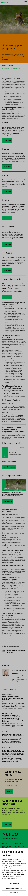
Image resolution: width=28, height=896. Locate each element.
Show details (14, 893)
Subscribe (7, 824)
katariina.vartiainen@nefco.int (20, 679)
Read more (7, 140)
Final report (8, 501)
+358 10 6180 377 (16, 677)
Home (4, 65)
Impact (11, 65)
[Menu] (25, 2)
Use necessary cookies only (14, 888)
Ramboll (21, 406)
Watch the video (9, 467)
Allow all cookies (14, 883)
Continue (9, 791)
